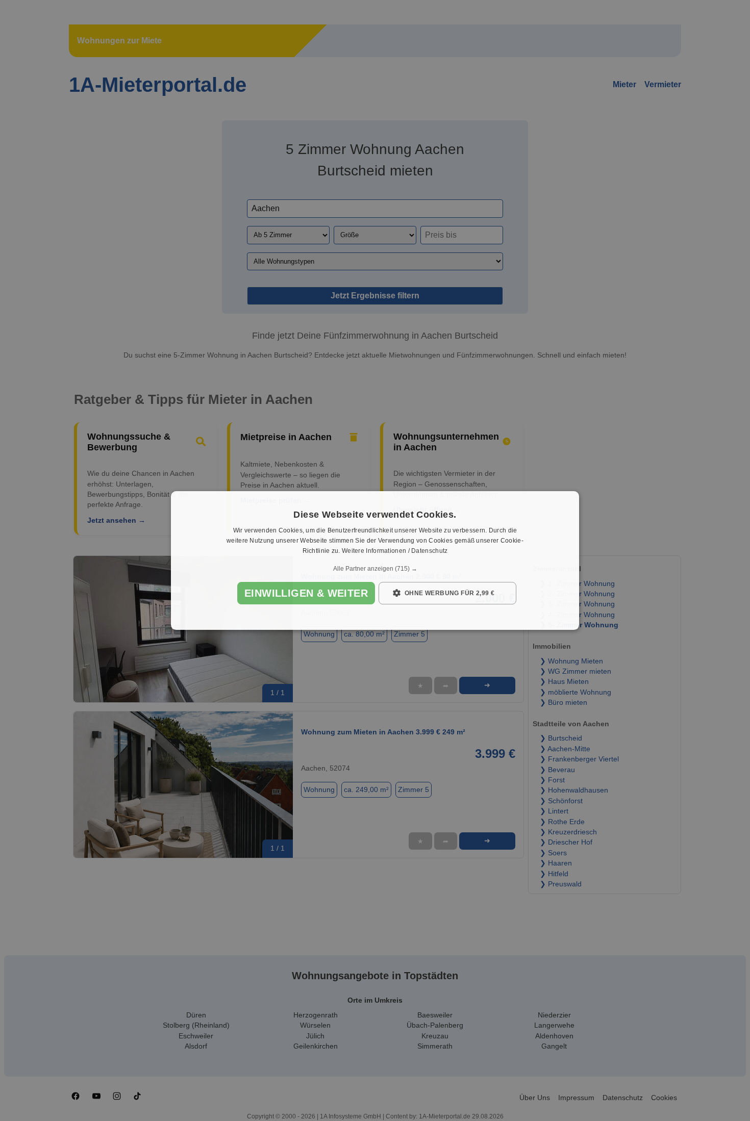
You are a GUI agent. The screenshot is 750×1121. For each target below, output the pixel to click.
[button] (375, 568)
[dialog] (375, 560)
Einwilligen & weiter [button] (306, 593)
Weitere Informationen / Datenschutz (395, 550)
